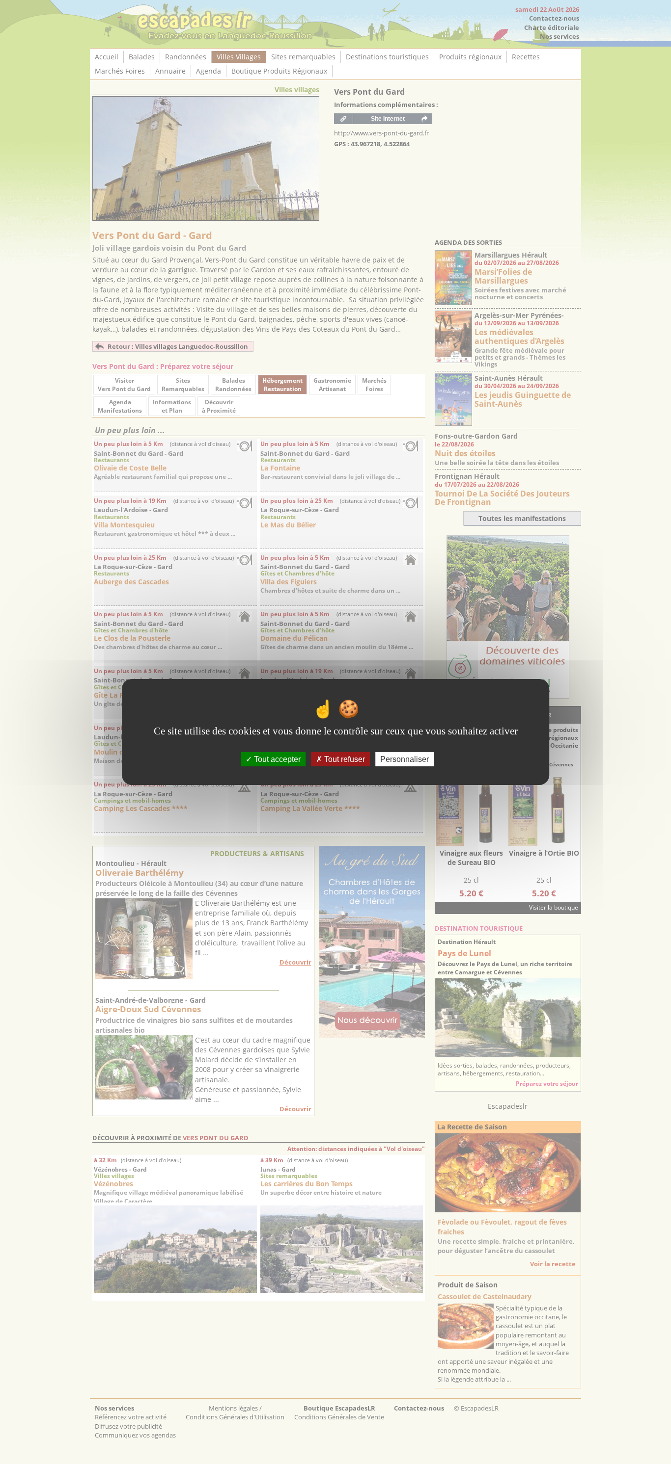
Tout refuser (343, 759)
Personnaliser (404, 759)
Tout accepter (276, 759)
